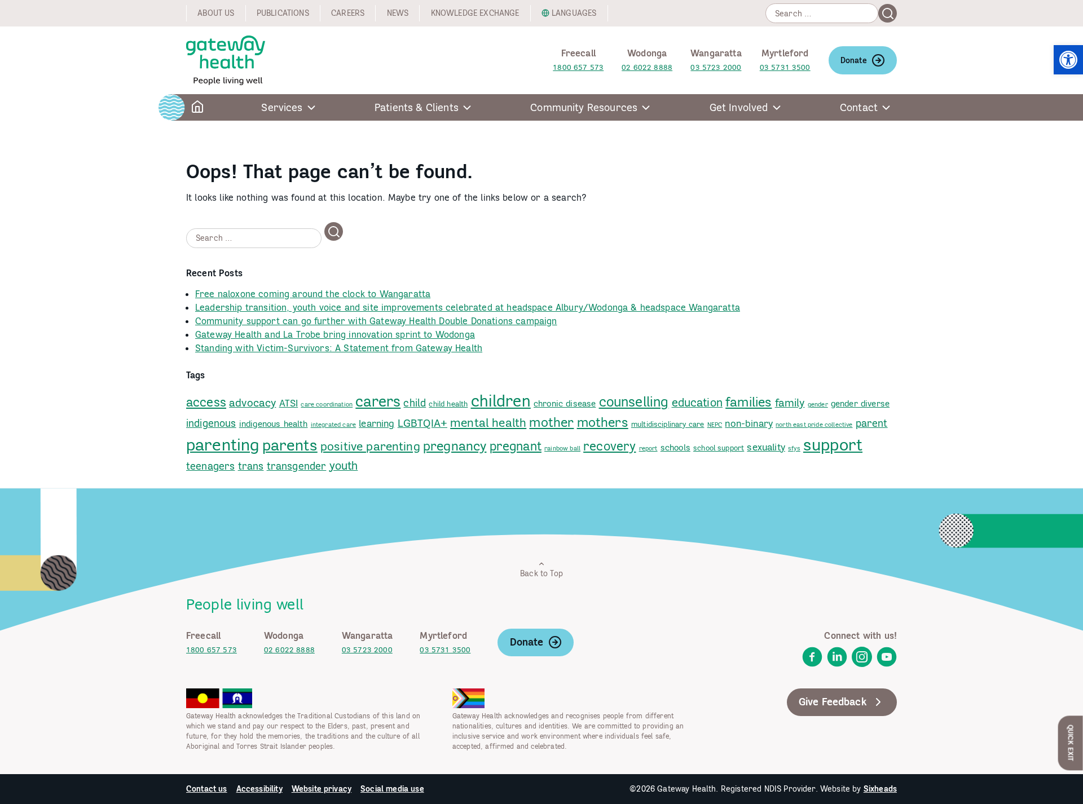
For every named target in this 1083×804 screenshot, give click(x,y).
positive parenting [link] (370, 446)
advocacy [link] (252, 402)
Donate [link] (853, 60)
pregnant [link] (516, 446)
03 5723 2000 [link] (715, 67)
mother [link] (551, 422)
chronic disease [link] (565, 403)
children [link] (501, 401)
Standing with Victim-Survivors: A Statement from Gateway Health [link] (338, 348)
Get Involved (739, 107)
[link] (1068, 59)
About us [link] (215, 13)
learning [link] (376, 423)
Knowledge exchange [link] (475, 13)
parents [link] (290, 444)
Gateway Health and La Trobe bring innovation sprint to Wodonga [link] (335, 334)
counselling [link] (634, 401)
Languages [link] (574, 13)
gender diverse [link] (860, 403)
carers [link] (377, 401)
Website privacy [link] (321, 789)
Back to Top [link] (541, 573)
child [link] (414, 402)
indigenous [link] (211, 423)
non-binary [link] (749, 423)
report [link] (648, 448)
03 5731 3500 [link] (785, 67)
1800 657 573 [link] (578, 67)
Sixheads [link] (880, 789)
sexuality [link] (766, 447)
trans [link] (251, 466)
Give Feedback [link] (833, 701)
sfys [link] (794, 448)
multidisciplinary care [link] (668, 424)
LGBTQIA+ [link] (422, 423)
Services (281, 107)
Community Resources (583, 107)
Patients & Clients (417, 107)
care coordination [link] (327, 404)
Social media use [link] (392, 789)
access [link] (206, 402)
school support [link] (718, 448)
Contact (859, 107)
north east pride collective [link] (814, 424)
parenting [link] (222, 444)
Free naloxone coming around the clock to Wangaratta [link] (312, 293)
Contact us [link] (206, 789)
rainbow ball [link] (562, 448)
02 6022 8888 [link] (647, 67)
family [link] (790, 402)
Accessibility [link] (259, 789)
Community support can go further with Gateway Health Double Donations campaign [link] (376, 320)
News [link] (398, 13)
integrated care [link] (333, 424)
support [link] (832, 444)
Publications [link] (283, 13)
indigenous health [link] (273, 423)
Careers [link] (347, 13)
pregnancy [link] (454, 446)
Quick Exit (1071, 743)
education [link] (697, 402)
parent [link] (872, 423)
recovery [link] (609, 446)
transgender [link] (297, 466)
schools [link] (675, 447)
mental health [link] (488, 422)
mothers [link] (602, 422)
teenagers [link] (210, 466)
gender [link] (818, 404)
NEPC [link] (715, 424)
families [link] (748, 401)
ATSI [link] (288, 403)
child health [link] (448, 404)
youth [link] (343, 465)
